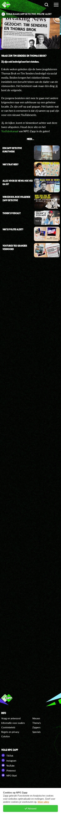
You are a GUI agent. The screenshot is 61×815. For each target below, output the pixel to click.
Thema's (36, 722)
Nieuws (36, 718)
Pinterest (11, 770)
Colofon (5, 736)
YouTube (10, 765)
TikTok (9, 755)
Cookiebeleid (8, 727)
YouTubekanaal (9, 131)
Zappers (36, 727)
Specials (36, 731)
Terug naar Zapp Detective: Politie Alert (29, 14)
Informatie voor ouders (13, 722)
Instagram (11, 760)
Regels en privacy (10, 731)
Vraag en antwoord (10, 718)
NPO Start (11, 775)
